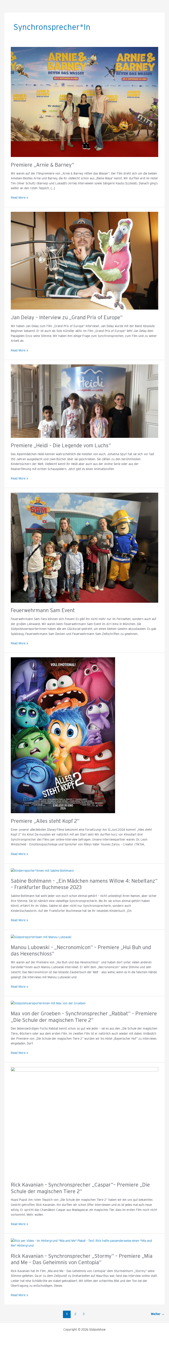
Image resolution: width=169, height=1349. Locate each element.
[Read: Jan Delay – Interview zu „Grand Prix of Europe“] (84, 260)
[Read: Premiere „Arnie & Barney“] (84, 101)
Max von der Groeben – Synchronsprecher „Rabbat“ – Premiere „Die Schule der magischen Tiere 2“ (84, 1016)
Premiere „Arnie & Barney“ (42, 165)
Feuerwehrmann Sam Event (43, 610)
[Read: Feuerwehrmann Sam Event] (84, 547)
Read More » (19, 197)
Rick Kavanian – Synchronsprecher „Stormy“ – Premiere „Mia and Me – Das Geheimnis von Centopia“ (81, 1259)
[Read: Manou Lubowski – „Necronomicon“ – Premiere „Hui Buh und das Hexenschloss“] (41, 937)
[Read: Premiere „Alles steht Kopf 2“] (63, 735)
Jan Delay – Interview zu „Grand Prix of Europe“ (67, 317)
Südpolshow (84, 5)
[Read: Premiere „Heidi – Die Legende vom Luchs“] (84, 401)
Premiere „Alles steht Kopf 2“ (45, 821)
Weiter (158, 1314)
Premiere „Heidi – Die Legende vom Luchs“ (61, 445)
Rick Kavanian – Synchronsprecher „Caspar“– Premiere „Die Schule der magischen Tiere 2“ (80, 1187)
